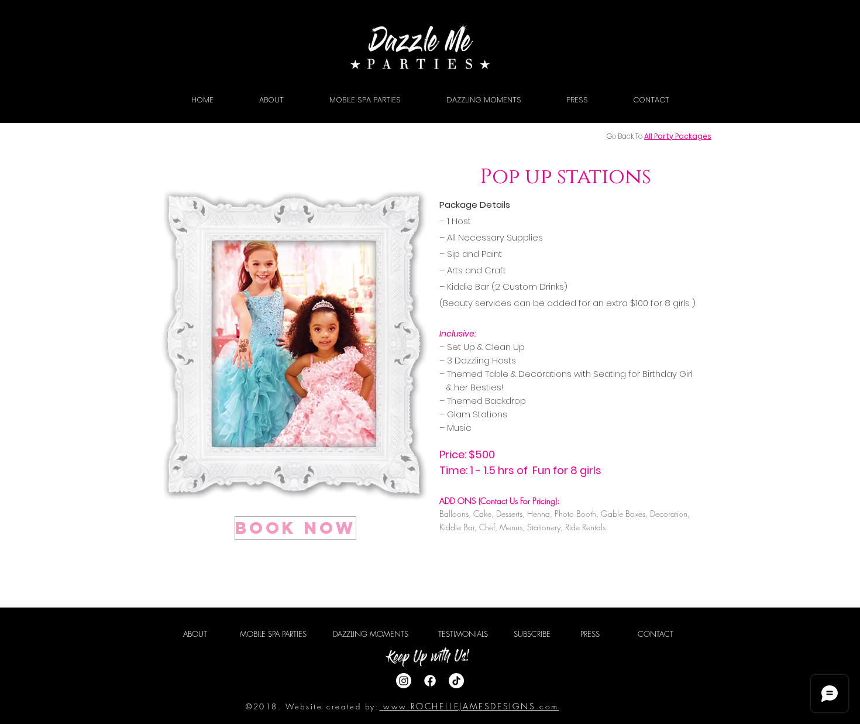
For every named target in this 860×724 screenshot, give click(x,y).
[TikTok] (456, 680)
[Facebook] (430, 680)
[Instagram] (403, 680)
